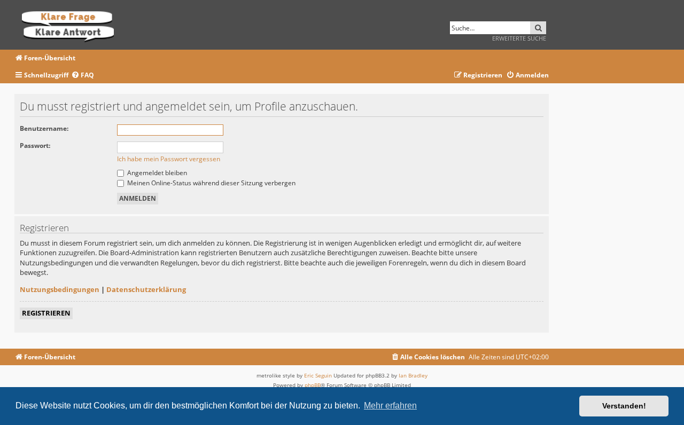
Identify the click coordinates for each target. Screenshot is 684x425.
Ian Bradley (413, 375)
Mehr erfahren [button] (390, 405)
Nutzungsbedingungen (59, 289)
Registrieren (46, 313)
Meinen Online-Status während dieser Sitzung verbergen (211, 182)
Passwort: (35, 145)
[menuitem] (82, 75)
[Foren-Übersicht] (71, 24)
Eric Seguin (318, 375)
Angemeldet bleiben (156, 172)
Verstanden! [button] (624, 406)
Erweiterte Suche (519, 38)
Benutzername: (44, 128)
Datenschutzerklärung (146, 289)
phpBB (313, 385)
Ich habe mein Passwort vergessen (168, 159)
